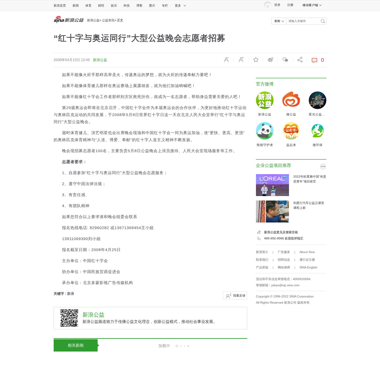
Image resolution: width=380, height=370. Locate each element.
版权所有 (303, 302)
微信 (285, 59)
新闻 (76, 5)
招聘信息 (284, 259)
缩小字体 (226, 59)
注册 (290, 5)
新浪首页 (60, 5)
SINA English (308, 267)
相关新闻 (76, 345)
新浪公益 (93, 20)
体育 (88, 5)
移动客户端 (310, 5)
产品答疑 (262, 267)
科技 (127, 5)
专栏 (165, 5)
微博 (270, 59)
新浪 (70, 293)
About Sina (307, 252)
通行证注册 (307, 259)
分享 (300, 59)
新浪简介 (262, 252)
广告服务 (284, 252)
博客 (139, 5)
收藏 (256, 59)
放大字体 (241, 59)
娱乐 (114, 5)
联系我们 (262, 259)
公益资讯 (108, 20)
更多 (178, 5)
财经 (101, 5)
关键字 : (60, 293)
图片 (152, 5)
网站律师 (284, 267)
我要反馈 (239, 295)
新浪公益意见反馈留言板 (281, 232)
